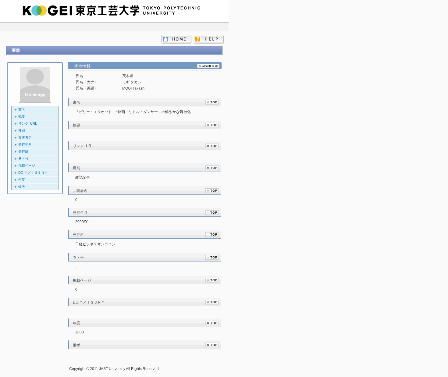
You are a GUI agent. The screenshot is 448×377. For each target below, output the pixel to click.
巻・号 (23, 158)
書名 (21, 109)
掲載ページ (26, 165)
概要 (21, 116)
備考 (21, 186)
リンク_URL (27, 123)
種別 (21, 130)
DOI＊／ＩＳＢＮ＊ (33, 172)
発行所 (23, 151)
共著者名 (25, 137)
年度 (21, 179)
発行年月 (25, 144)
